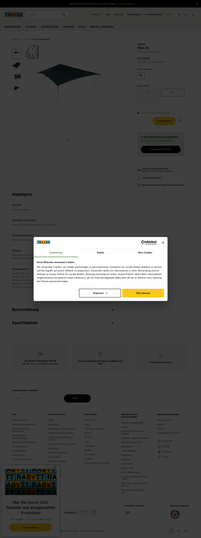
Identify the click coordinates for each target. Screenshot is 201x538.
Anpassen (98, 293)
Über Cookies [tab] (145, 252)
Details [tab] (100, 252)
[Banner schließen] (163, 243)
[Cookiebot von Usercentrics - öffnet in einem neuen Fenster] (143, 242)
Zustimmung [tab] (55, 252)
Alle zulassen (143, 293)
